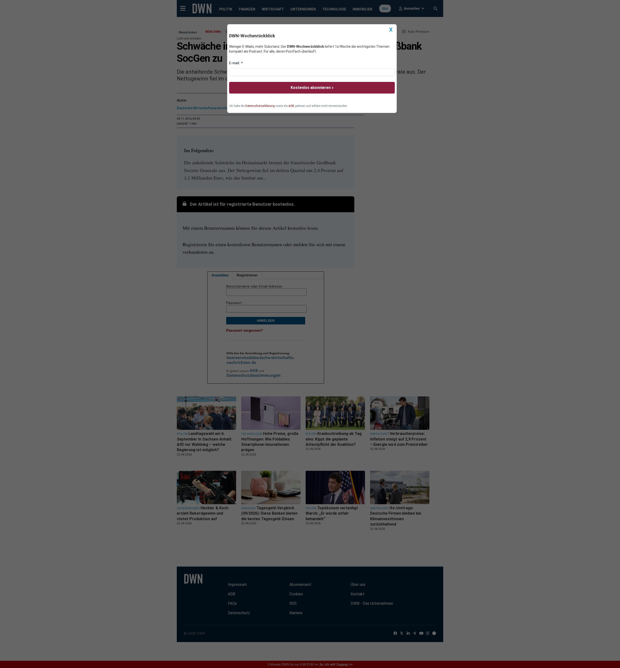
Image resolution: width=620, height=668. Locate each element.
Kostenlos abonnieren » (312, 87)
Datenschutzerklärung (260, 106)
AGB (291, 106)
